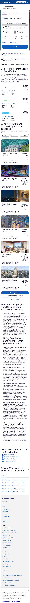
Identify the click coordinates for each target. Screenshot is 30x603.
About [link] (3, 504)
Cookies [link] (4, 556)
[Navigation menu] (27, 2)
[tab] (4, 13)
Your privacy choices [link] (6, 566)
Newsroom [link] (4, 514)
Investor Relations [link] (6, 516)
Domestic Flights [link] (6, 535)
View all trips (15, 299)
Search (15, 47)
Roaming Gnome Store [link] (7, 519)
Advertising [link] (4, 521)
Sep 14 (21, 32)
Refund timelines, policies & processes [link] (10, 580)
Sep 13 (7, 32)
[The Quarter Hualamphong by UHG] (15, 259)
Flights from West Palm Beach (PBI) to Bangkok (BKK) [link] (15, 480)
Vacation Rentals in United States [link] (9, 530)
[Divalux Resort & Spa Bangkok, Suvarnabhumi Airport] (15, 158)
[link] (15, 455)
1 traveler (4, 42)
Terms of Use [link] (5, 559)
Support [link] (4, 572)
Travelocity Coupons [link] (6, 542)
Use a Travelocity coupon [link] (7, 582)
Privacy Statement (6, 601)
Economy (12, 42)
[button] (15, 469)
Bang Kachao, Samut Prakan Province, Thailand (16, 28)
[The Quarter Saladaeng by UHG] (15, 234)
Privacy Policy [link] (5, 554)
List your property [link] (6, 509)
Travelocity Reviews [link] (6, 540)
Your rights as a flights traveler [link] (8, 585)
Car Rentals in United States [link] (8, 537)
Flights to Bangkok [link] (9, 6)
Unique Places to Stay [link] (7, 545)
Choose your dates (15, 293)
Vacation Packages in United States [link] (10, 532)
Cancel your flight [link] (6, 577)
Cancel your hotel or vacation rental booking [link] (12, 575)
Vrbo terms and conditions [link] (8, 561)
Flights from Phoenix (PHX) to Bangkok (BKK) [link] (13, 488)
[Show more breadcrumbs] (2, 6)
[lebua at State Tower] (15, 284)
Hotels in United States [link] (7, 527)
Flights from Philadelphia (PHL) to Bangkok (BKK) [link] (14, 486)
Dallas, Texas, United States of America (16, 23)
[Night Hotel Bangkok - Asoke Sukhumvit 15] (15, 183)
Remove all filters (4, 137)
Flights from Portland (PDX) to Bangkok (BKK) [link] (13, 483)
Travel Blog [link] (4, 547)
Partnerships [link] (5, 511)
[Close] (28, 590)
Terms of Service (16, 601)
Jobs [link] (3, 506)
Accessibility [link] (5, 564)
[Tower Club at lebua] (15, 208)
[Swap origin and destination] (26, 25)
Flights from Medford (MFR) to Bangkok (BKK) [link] (13, 491)
